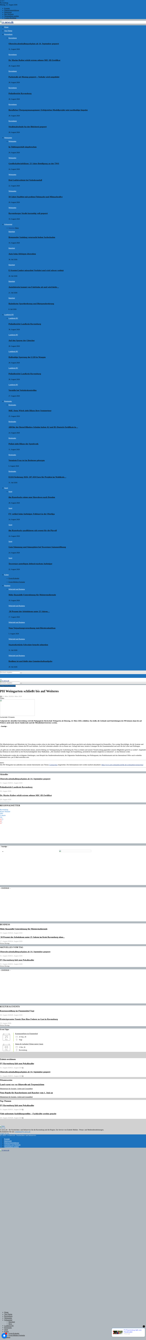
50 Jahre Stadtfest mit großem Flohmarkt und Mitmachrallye (36, 197)
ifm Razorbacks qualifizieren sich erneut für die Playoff (33, 530)
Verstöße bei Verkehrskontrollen (23, 390)
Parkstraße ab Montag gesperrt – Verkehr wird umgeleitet (34, 77)
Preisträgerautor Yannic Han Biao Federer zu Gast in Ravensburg (29, 1019)
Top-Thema (8, 31)
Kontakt (7, 8)
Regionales (8, 401)
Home (6, 27)
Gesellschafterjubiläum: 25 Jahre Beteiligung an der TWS (34, 163)
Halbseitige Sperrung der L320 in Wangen (27, 357)
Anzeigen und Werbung (12, 1145)
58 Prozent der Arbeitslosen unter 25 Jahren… (29, 611)
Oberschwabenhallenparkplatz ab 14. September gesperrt (34, 44)
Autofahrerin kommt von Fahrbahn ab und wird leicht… (34, 287)
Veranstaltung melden (11, 16)
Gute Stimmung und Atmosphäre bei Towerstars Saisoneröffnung (37, 547)
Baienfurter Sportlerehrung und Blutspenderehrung (31, 303)
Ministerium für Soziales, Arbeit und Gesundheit (16, 1089)
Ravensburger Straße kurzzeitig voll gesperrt (28, 213)
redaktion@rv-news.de (22, 1132)
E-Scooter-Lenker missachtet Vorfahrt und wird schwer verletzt (36, 270)
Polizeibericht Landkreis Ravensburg (25, 324)
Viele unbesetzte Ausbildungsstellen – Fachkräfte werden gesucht (28, 1114)
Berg (10, 1324)
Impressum (8, 12)
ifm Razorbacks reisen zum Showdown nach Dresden (32, 497)
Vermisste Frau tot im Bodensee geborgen (27, 460)
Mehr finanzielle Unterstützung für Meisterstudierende (32, 595)
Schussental (8, 224)
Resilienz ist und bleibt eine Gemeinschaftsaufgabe (30, 661)
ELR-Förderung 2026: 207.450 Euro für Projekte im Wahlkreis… (37, 477)
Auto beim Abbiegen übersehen (22, 254)
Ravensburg (8, 34)
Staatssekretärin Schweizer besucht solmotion (28, 645)
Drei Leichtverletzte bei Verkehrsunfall (25, 180)
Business (7, 585)
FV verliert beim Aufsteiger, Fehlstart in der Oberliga (32, 514)
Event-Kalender (14, 578)
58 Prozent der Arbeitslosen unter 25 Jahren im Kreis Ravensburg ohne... (32, 937)
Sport (6, 488)
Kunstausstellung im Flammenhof (26, 1034)
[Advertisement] (32, 732)
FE (1, 696)
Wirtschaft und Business (17, 589)
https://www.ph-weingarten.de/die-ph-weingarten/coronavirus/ (122, 765)
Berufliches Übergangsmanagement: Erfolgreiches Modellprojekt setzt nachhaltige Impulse (48, 110)
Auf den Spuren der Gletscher (22, 340)
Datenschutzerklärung (11, 10)
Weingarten (8, 138)
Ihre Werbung (9, 14)
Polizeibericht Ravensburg (20, 93)
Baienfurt (12, 232)
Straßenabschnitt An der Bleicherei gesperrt (28, 127)
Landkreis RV (9, 315)
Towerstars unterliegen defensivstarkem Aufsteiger (30, 564)
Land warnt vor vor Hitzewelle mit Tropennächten (22, 1084)
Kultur (6, 575)
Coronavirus (53, 765)
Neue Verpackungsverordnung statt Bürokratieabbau (32, 628)
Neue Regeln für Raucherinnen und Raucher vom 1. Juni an (26, 1093)
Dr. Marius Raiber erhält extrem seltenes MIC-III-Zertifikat (34, 60)
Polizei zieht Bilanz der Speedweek (23, 444)
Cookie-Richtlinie (10, 18)
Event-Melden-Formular (17, 582)
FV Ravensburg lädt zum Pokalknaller (17, 960)
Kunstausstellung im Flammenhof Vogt (17, 1011)
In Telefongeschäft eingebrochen (23, 147)
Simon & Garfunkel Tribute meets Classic (29, 1044)
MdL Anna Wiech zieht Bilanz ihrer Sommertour (30, 410)
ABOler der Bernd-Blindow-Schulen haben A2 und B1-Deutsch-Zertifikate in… (43, 427)
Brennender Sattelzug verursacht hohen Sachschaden (32, 237)
